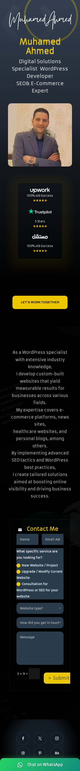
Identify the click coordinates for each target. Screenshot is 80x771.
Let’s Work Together (40, 302)
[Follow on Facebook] (23, 738)
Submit (61, 678)
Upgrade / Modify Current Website (39, 574)
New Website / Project (40, 565)
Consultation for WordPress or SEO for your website (37, 590)
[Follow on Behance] (57, 753)
